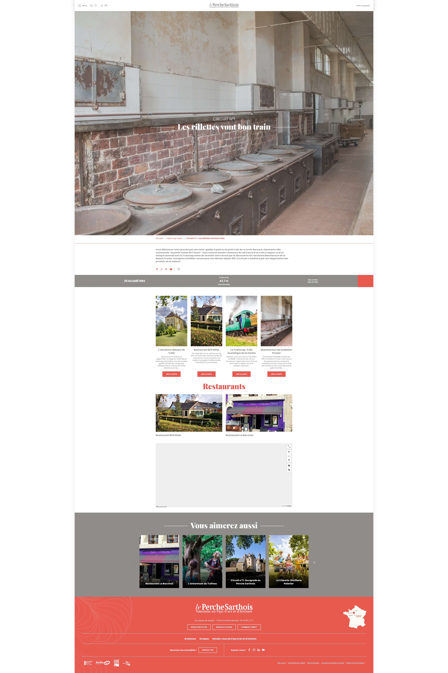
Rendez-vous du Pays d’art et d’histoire (234, 638)
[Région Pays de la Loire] (88, 663)
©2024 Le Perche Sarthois (355, 663)
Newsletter (207, 650)
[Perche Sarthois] (224, 608)
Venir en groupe (363, 5)
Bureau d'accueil (224, 627)
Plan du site (282, 663)
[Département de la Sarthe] (103, 663)
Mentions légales (313, 663)
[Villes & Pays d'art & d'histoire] (116, 662)
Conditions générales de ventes (332, 663)
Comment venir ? (249, 627)
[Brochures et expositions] (91, 6)
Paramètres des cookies (296, 663)
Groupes (204, 638)
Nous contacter (199, 627)
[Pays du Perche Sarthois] (224, 5)
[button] (101, 5)
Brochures (190, 638)
